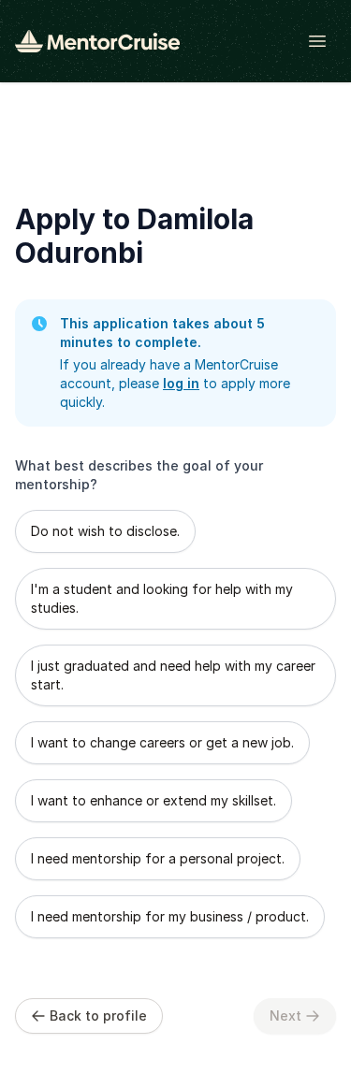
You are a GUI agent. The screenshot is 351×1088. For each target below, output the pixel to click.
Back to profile (98, 1015)
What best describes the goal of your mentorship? (139, 474)
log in (181, 383)
